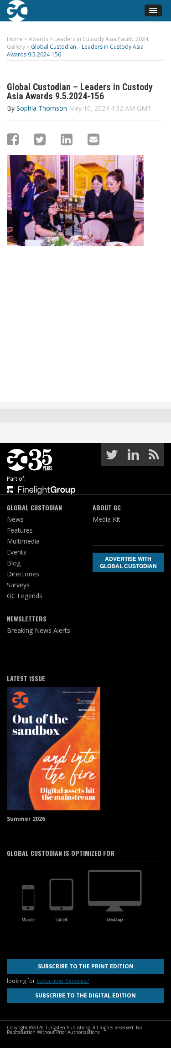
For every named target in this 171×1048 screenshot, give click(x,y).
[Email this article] (93, 139)
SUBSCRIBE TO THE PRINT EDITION (86, 966)
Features (20, 530)
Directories (23, 574)
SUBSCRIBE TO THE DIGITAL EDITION (85, 995)
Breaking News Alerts (38, 630)
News (15, 519)
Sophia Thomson (41, 108)
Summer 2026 (26, 819)
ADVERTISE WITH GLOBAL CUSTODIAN (128, 562)
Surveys (18, 584)
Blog (14, 563)
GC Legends (24, 595)
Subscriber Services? (62, 981)
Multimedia (23, 541)
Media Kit (106, 519)
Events (16, 552)
